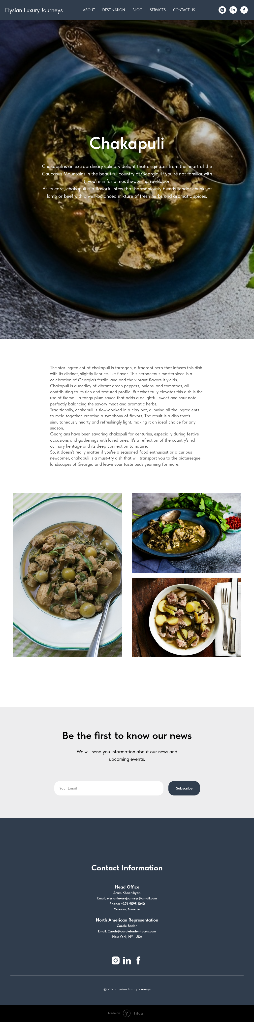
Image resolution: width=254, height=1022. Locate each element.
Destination (113, 10)
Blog (137, 10)
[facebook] (244, 10)
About (89, 10)
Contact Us (184, 10)
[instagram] (222, 10)
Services (158, 10)
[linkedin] (233, 10)
